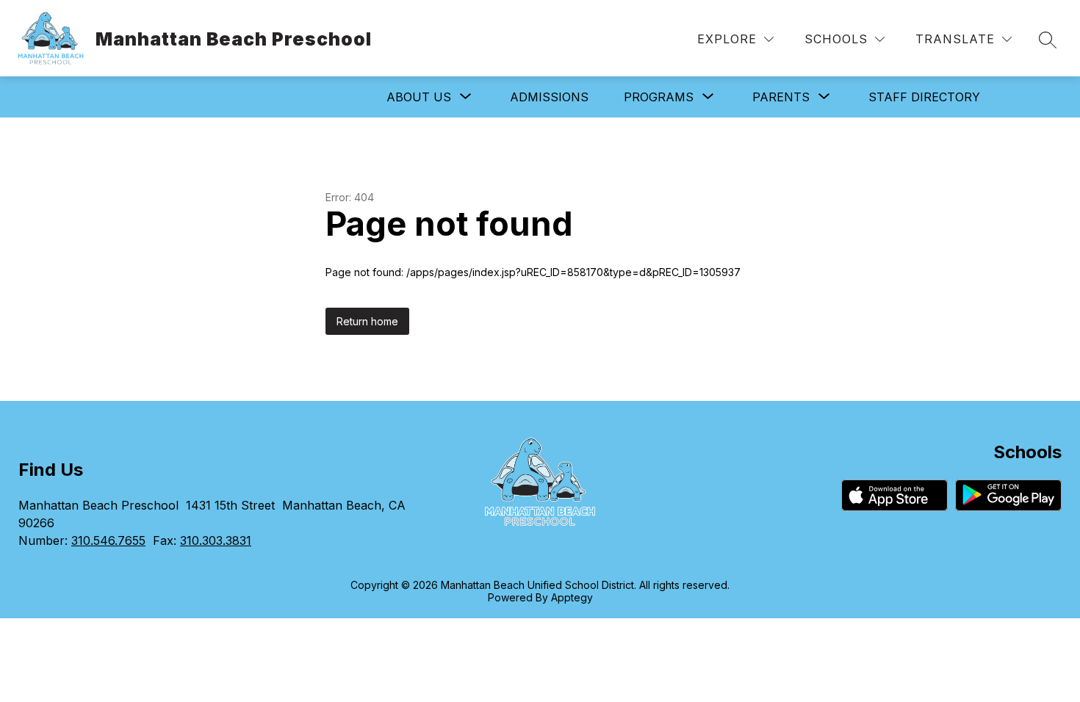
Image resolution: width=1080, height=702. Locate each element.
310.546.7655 (108, 540)
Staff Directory (924, 97)
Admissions (549, 97)
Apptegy (572, 597)
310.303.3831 (215, 540)
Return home (367, 321)
